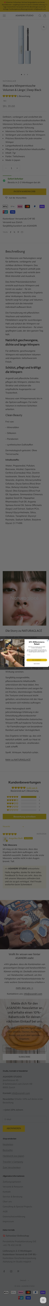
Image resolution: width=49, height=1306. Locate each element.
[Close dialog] (47, 640)
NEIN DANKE (37, 663)
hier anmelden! (36, 659)
